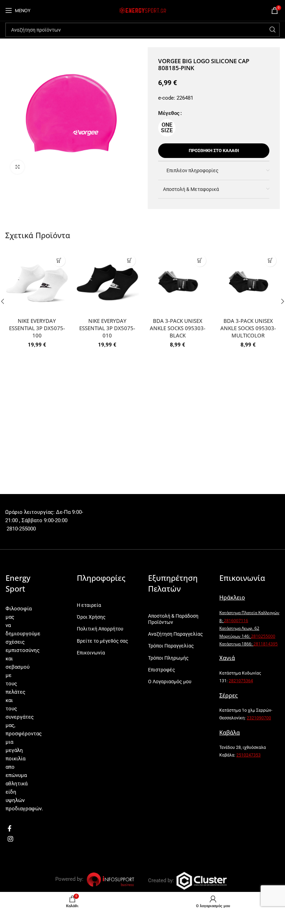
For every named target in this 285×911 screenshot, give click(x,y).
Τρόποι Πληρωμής (168, 658)
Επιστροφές (161, 669)
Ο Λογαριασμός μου (170, 681)
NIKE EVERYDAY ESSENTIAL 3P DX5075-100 (37, 328)
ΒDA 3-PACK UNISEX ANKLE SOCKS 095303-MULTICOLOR (248, 328)
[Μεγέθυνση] (17, 167)
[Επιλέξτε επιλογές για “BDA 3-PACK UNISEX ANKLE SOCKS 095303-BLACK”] (200, 260)
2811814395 (265, 644)
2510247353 (248, 755)
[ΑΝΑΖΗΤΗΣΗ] (272, 30)
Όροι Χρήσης (91, 617)
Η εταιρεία (89, 605)
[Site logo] (142, 10)
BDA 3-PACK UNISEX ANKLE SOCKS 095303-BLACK (177, 328)
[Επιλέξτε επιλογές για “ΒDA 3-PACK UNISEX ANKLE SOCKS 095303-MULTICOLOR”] (270, 260)
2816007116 (236, 621)
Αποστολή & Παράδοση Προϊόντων (173, 619)
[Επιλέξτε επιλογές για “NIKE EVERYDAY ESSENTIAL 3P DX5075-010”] (129, 260)
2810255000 (263, 636)
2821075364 (241, 680)
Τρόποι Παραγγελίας (171, 646)
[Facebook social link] (10, 828)
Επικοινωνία (91, 652)
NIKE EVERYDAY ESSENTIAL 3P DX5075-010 (107, 328)
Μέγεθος (169, 113)
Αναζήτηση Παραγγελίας (175, 634)
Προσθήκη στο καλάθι (214, 150)
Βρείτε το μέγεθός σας (102, 641)
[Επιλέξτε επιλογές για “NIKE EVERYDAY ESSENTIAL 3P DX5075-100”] (59, 260)
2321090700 (259, 718)
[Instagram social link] (10, 839)
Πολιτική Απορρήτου (100, 629)
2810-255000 (20, 529)
